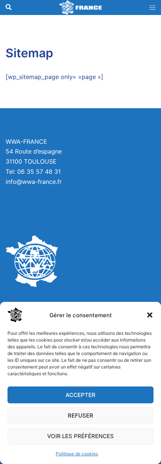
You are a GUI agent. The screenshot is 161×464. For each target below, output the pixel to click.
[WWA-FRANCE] (80, 7)
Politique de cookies (77, 454)
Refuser (80, 415)
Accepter (80, 394)
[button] (150, 315)
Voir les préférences (80, 436)
